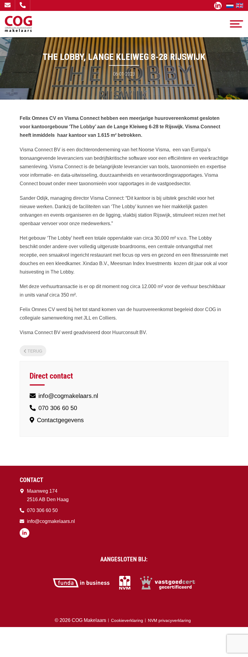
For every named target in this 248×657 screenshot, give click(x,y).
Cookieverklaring (127, 620)
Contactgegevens (59, 420)
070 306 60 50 (22, 5)
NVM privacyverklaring (169, 620)
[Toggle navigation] (236, 24)
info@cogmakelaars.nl (7, 5)
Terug (35, 351)
